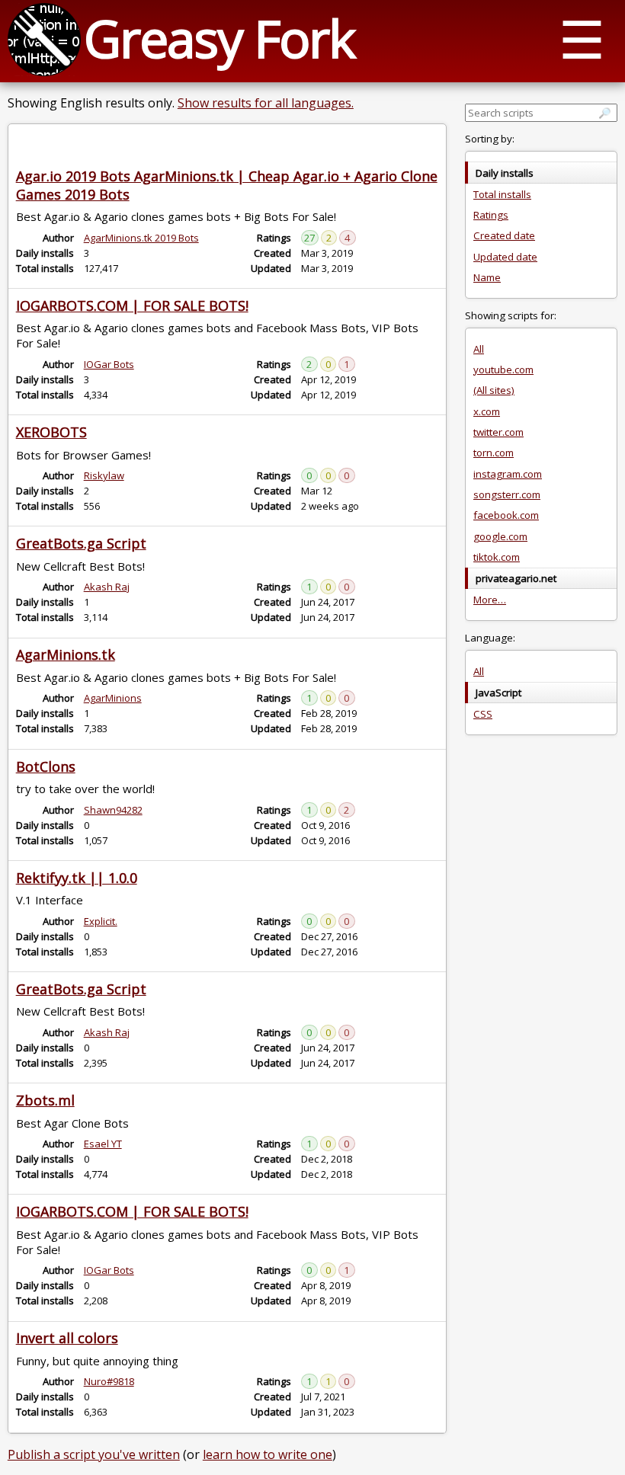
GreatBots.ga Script (81, 543)
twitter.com (498, 432)
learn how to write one (267, 1454)
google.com (500, 536)
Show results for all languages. (266, 102)
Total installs (502, 194)
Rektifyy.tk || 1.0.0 (76, 878)
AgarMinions (113, 698)
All (478, 349)
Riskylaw (104, 475)
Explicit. (100, 921)
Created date (504, 235)
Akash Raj (107, 587)
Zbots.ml (45, 1100)
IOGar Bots (109, 364)
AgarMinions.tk (65, 654)
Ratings (490, 215)
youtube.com (503, 369)
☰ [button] (582, 38)
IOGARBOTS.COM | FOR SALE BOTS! (132, 305)
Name (487, 277)
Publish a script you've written (94, 1454)
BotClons (45, 766)
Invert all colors (67, 1338)
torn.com (493, 452)
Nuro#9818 (109, 1381)
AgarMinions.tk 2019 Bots (141, 238)
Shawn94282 (113, 810)
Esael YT (103, 1143)
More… (489, 599)
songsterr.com (506, 494)
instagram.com (507, 474)
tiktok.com (496, 557)
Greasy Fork (219, 37)
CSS (482, 714)
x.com (486, 411)
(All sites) (493, 390)
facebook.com (506, 515)
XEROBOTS (51, 432)
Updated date (505, 257)
